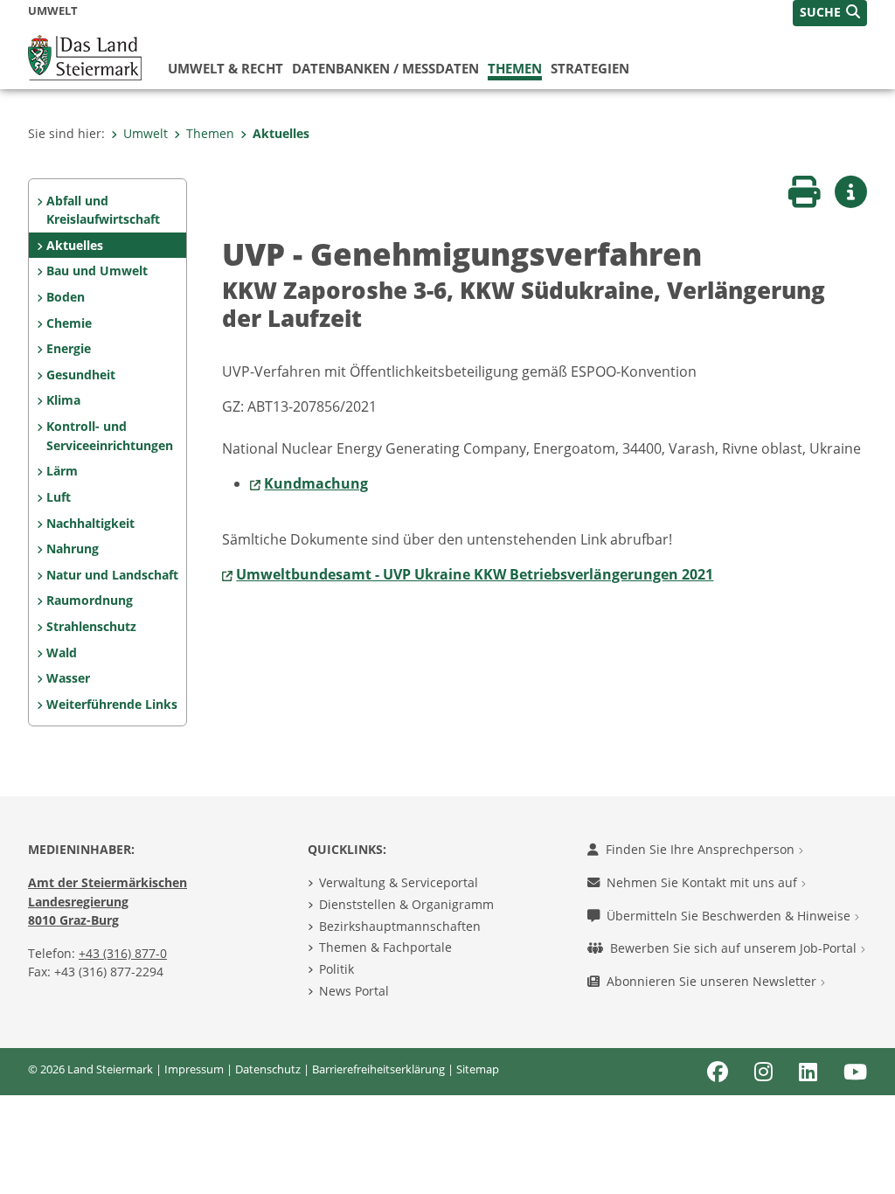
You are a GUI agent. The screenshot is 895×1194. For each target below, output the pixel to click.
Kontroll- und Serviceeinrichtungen (109, 436)
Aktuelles (281, 133)
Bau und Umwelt (97, 270)
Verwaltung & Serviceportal (398, 882)
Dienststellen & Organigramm (406, 904)
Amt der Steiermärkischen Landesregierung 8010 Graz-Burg (107, 901)
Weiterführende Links (111, 704)
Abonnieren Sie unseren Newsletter (713, 981)
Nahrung (72, 548)
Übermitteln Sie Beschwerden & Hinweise (730, 915)
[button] (830, 13)
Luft (58, 497)
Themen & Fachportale (385, 947)
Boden (65, 296)
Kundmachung (316, 483)
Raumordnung (89, 600)
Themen (515, 68)
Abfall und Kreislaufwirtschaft (103, 210)
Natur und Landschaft (112, 574)
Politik (336, 969)
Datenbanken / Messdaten (385, 68)
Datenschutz (268, 1069)
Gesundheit (80, 374)
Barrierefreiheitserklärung (378, 1069)
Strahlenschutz (91, 626)
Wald (61, 652)
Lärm (62, 470)
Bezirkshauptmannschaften (400, 926)
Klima (63, 400)
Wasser (68, 678)
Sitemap (477, 1069)
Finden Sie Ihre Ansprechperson (702, 849)
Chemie (69, 323)
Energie (68, 348)
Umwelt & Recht (225, 68)
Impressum (194, 1069)
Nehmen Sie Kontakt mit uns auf (704, 882)
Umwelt (145, 133)
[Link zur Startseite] (85, 56)
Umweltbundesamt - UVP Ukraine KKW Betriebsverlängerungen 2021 (474, 574)
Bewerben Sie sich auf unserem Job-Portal (735, 948)
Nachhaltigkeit (90, 523)
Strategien (590, 68)
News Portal (354, 990)
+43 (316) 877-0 (123, 953)
